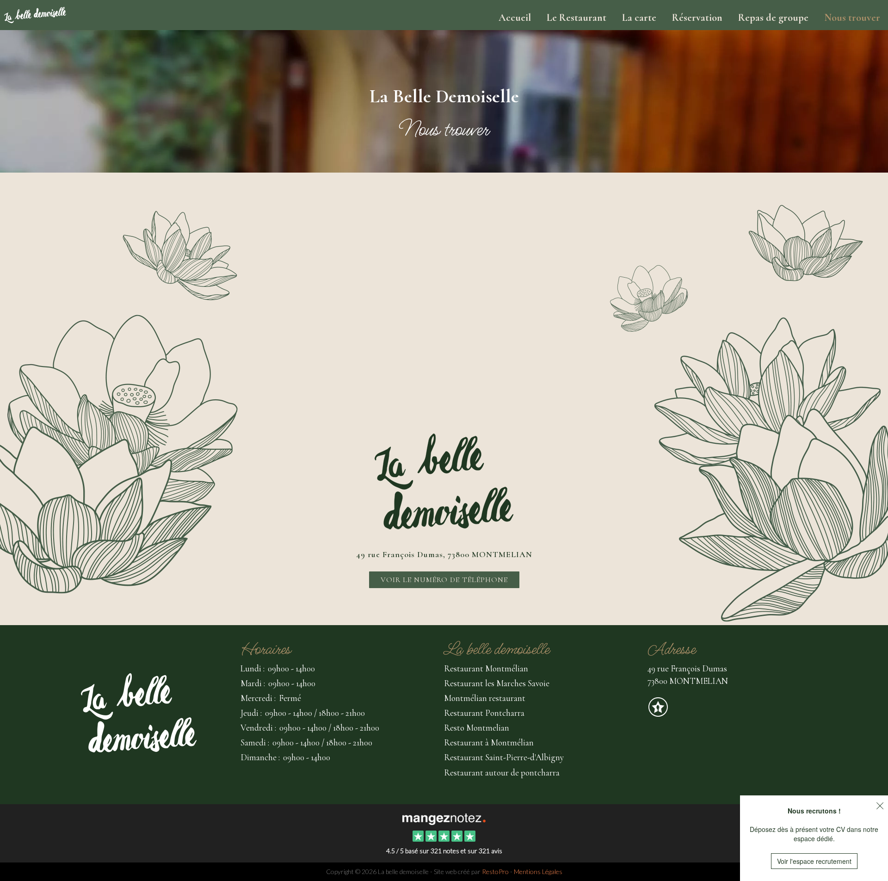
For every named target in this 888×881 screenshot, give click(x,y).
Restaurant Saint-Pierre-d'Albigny (504, 757)
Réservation (697, 18)
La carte (639, 18)
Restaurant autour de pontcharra (502, 772)
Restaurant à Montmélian (489, 742)
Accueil (515, 18)
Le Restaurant (576, 18)
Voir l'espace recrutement (814, 861)
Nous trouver (852, 18)
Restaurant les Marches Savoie (496, 683)
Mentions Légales (538, 871)
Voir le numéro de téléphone (444, 579)
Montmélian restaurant (484, 698)
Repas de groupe (773, 18)
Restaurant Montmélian (486, 668)
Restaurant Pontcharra (484, 712)
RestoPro (495, 871)
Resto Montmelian (476, 727)
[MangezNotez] (658, 712)
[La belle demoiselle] (443, 818)
